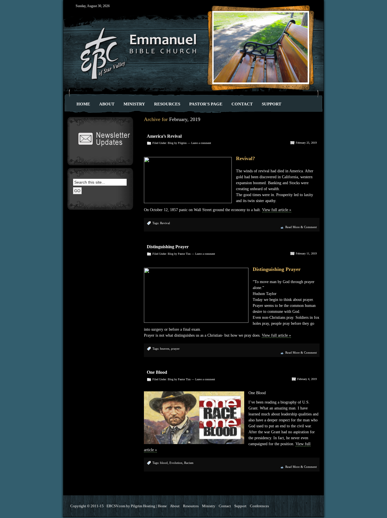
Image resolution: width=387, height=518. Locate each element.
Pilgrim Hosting (143, 506)
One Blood (157, 372)
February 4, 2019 (307, 379)
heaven (164, 348)
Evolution (175, 462)
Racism (189, 462)
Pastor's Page (205, 103)
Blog (170, 143)
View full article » (276, 210)
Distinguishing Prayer (168, 246)
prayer (175, 348)
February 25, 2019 (306, 142)
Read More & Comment (301, 227)
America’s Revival (164, 136)
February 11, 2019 (306, 253)
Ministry (134, 103)
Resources (167, 103)
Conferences (259, 506)
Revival (165, 223)
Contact (242, 103)
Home (83, 103)
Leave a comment (201, 143)
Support (271, 103)
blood (164, 462)
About (106, 103)
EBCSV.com (116, 506)
